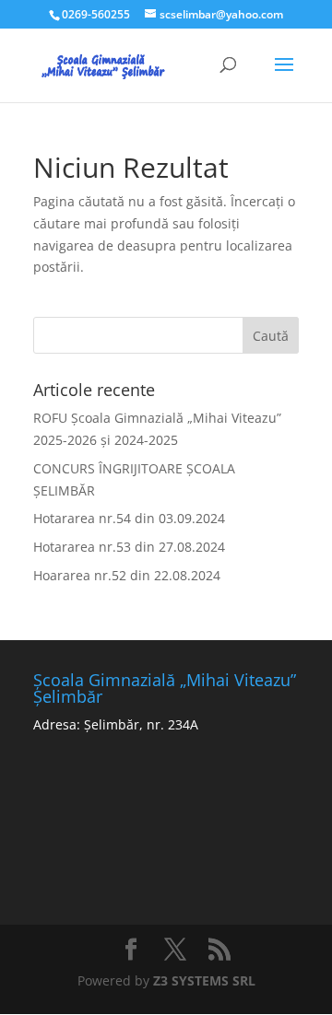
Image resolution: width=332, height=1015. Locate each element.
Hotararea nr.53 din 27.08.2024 (129, 546)
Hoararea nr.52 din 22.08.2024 (126, 575)
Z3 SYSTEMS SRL (204, 980)
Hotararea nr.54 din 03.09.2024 (129, 518)
